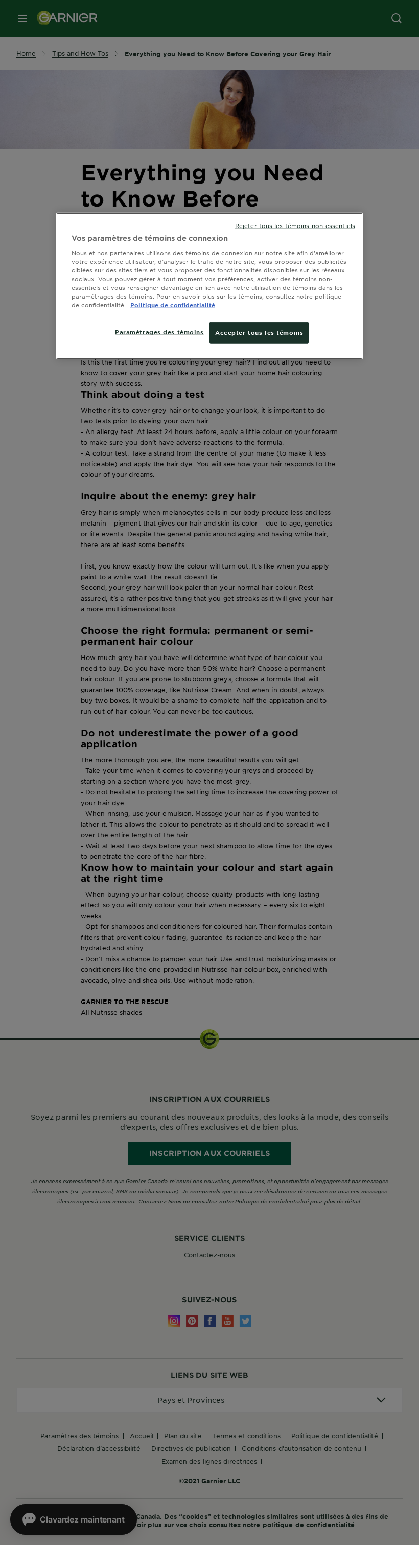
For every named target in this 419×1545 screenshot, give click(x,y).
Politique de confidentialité (172, 304)
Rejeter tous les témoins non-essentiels (295, 225)
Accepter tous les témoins (259, 332)
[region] (209, 286)
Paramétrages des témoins (159, 331)
